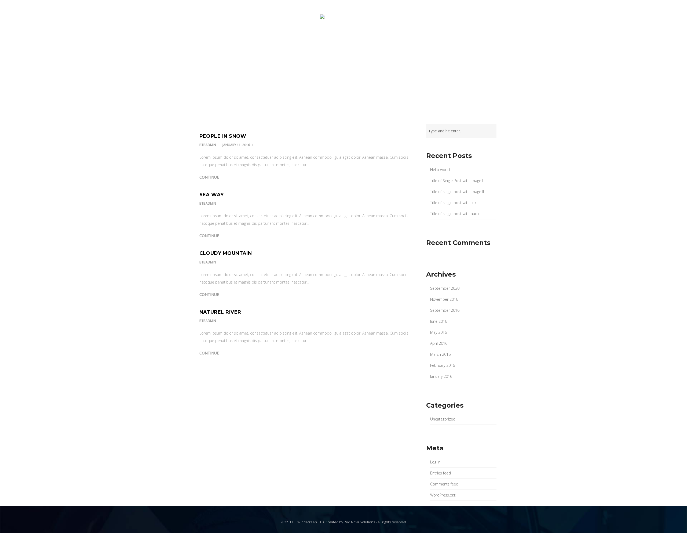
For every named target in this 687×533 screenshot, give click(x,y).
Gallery (381, 38)
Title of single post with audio (455, 213)
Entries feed (440, 473)
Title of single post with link (453, 202)
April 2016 (438, 343)
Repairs (321, 38)
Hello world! (440, 169)
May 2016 (438, 332)
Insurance (295, 38)
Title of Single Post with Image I (456, 180)
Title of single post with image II (457, 191)
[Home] (343, 21)
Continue (209, 177)
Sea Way (211, 195)
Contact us (408, 38)
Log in (435, 462)
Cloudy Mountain (225, 253)
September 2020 (444, 288)
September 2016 (444, 310)
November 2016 (444, 299)
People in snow (222, 136)
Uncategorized (442, 419)
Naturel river (220, 312)
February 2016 (442, 365)
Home (272, 38)
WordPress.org (442, 495)
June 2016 (438, 321)
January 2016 (441, 376)
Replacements (351, 38)
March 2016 (440, 354)
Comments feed (444, 484)
